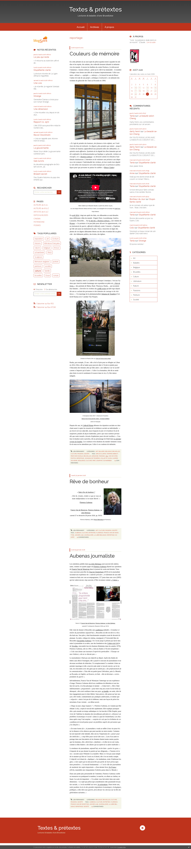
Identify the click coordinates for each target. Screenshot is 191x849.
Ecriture (56, 238)
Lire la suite (151, 42)
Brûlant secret (40, 174)
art (48, 238)
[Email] (142, 827)
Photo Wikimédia (98, 519)
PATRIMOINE (39, 222)
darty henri (135, 131)
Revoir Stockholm (42, 135)
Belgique (108, 451)
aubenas (78, 532)
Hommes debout (86, 157)
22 (155, 91)
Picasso (72, 223)
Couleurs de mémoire (94, 54)
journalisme (88, 535)
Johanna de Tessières (108, 294)
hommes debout (112, 453)
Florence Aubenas (86, 502)
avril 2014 (75, 215)
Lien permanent (78, 451)
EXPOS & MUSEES (41, 215)
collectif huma (106, 458)
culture (38, 271)
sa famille (105, 691)
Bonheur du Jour (137, 199)
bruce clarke (101, 453)
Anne (132, 173)
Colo (132, 228)
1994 (106, 456)
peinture (38, 266)
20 (147, 91)
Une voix (38, 83)
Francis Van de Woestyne (81, 569)
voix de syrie (113, 456)
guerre (115, 458)
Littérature (137, 281)
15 (155, 88)
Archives (94, 27)
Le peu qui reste (41, 57)
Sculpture (38, 257)
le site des (99, 221)
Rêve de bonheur (89, 481)
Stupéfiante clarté (42, 70)
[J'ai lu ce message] (189, 847)
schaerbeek (39, 252)
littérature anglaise (42, 261)
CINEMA (37, 218)
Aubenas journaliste (92, 556)
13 (147, 88)
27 (147, 94)
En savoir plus (121, 847)
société (48, 266)
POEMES (37, 225)
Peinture (136, 295)
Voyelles (75, 646)
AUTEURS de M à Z (41, 208)
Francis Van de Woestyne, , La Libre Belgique (98, 623)
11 (139, 88)
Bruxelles (116, 451)
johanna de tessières (92, 458)
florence (99, 532)
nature (37, 248)
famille (47, 271)
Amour (56, 248)
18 (139, 91)
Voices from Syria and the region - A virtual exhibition (95, 418)
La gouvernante (41, 148)
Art (97, 451)
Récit (50, 252)
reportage (80, 458)
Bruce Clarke (109, 167)
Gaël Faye (117, 208)
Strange (37, 96)
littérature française (52, 243)
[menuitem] (80, 27)
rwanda (102, 456)
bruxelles (38, 275)
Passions (80, 453)
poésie (55, 261)
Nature (136, 286)
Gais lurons (39, 161)
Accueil (80, 27)
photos (73, 458)
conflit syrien (101, 289)
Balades (102, 451)
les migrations (103, 784)
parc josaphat (98, 460)
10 (136, 88)
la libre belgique (100, 535)
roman (55, 275)
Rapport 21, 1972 (41, 122)
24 (136, 94)
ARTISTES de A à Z (41, 212)
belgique (47, 248)
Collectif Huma (88, 425)
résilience (81, 460)
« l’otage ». (115, 580)
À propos (109, 27)
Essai (48, 275)
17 (136, 91)
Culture (74, 453)
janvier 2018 (79, 535)
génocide (95, 456)
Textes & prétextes (95, 9)
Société (86, 453)
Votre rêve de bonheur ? (86, 492)
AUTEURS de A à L (41, 205)
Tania (132, 116)
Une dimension (41, 109)
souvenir (74, 460)
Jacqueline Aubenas (84, 641)
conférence (99, 630)
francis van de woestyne (80, 804)
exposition (39, 238)
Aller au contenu (7, 2)
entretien (92, 532)
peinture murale (77, 456)
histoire (38, 243)
